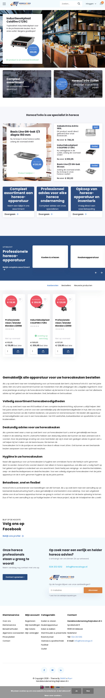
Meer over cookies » (53, 695)
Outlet (44, 649)
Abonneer (93, 590)
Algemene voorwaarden (13, 633)
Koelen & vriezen (48, 621)
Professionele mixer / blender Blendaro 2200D (63, 323)
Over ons (7, 621)
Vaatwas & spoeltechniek (52, 641)
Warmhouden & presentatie (53, 633)
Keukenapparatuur (49, 625)
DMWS (63, 678)
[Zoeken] (79, 4)
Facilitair (44, 645)
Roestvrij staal (47, 637)
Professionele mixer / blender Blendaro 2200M (13, 323)
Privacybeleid (8, 637)
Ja (76, 691)
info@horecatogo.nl (76, 566)
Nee (88, 691)
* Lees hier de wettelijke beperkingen (62, 595)
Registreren (30, 621)
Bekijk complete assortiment (16, 267)
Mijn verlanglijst (32, 633)
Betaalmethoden (10, 629)
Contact (6, 641)
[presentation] (96, 273)
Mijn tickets (30, 629)
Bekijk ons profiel (12, 535)
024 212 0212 (55, 566)
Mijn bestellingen (32, 625)
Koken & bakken (48, 629)
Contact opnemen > (15, 577)
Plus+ (70, 678)
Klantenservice (9, 625)
